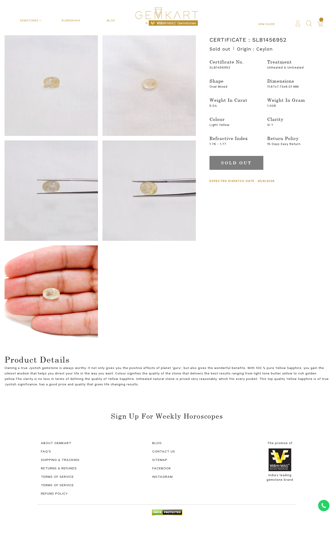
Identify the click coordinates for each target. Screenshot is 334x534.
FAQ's (46, 452)
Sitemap (159, 460)
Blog (157, 443)
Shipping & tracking (60, 460)
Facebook (161, 469)
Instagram (162, 477)
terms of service (57, 477)
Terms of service (57, 486)
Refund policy (54, 494)
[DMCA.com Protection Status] (167, 512)
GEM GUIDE (266, 24)
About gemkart (56, 443)
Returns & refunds (59, 469)
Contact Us (163, 452)
